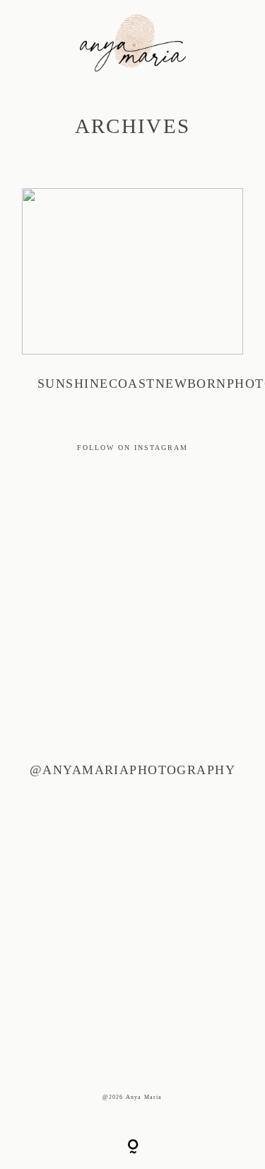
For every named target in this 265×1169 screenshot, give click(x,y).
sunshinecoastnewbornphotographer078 (132, 298)
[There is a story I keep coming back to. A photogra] (89, 714)
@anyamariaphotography (132, 770)
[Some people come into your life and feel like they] (89, 910)
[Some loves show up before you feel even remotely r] (89, 617)
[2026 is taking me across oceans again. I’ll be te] (89, 812)
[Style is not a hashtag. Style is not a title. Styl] (89, 1007)
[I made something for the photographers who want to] (89, 519)
